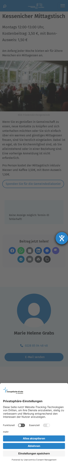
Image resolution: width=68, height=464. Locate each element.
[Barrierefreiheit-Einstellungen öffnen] (62, 238)
